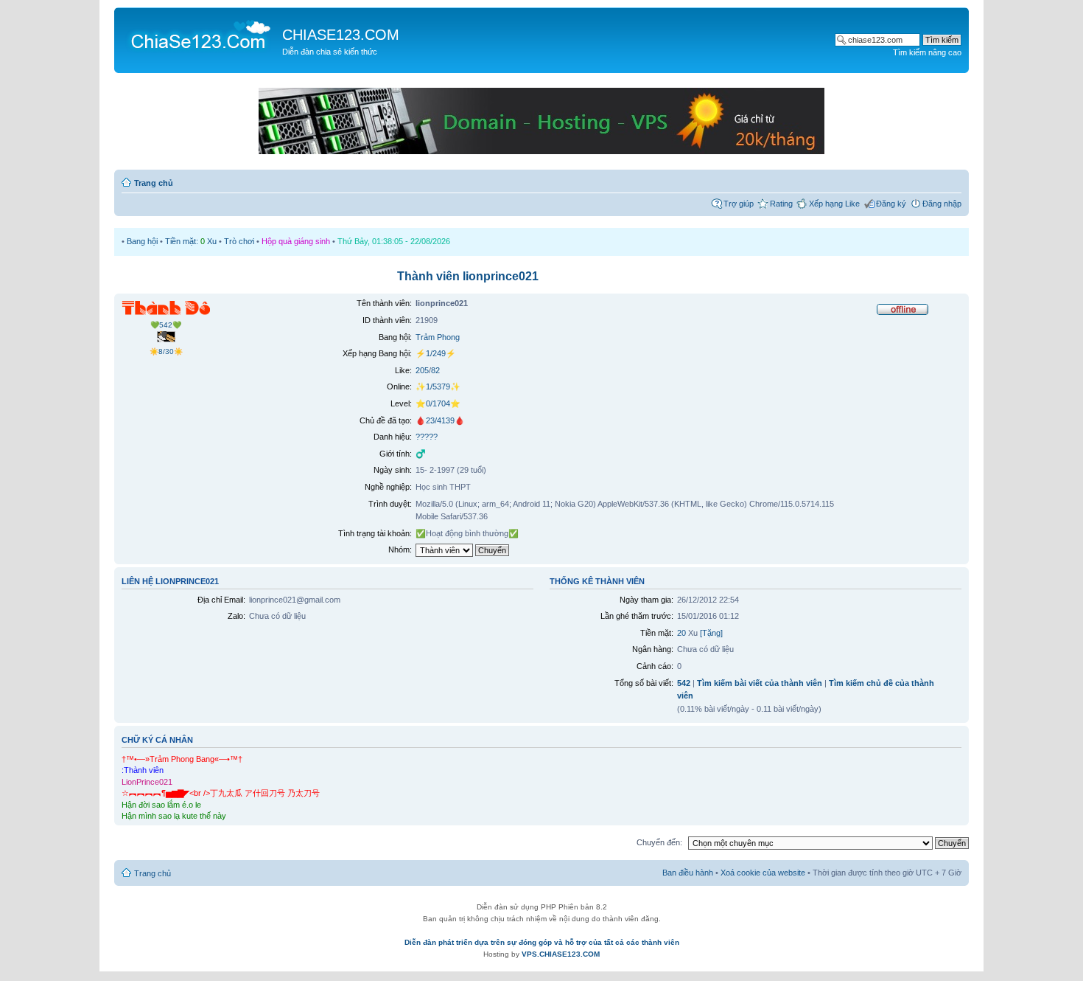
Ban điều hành (687, 872)
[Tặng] (711, 632)
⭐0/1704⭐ (438, 403)
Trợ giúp (738, 203)
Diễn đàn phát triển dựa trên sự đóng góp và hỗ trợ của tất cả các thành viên (541, 942)
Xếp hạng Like (834, 203)
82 (435, 370)
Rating (781, 203)
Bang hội (142, 241)
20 (681, 632)
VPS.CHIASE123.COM (561, 954)
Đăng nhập (941, 203)
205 (422, 370)
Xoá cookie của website (763, 872)
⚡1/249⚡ (436, 353)
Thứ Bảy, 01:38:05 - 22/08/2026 (393, 241)
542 (683, 683)
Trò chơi (239, 241)
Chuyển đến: (659, 842)
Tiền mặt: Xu (191, 241)
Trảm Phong (438, 337)
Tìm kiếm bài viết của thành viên (759, 683)
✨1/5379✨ (438, 386)
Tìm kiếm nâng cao (927, 52)
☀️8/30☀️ (166, 351)
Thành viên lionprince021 (468, 276)
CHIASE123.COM (340, 35)
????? (427, 436)
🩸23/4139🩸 (440, 420)
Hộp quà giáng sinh (296, 241)
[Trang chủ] (200, 34)
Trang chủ (153, 182)
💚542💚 (165, 325)
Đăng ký (891, 203)
